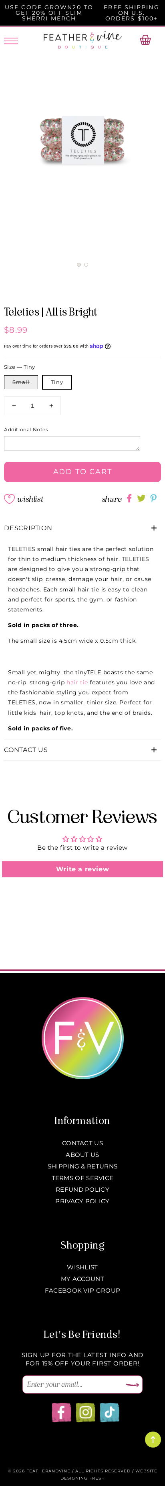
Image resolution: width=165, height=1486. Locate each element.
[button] (79, 265)
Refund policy (82, 1189)
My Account (82, 1279)
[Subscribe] (133, 1385)
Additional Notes (26, 429)
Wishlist (30, 499)
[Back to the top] (153, 1440)
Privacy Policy (82, 1201)
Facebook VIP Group (82, 1290)
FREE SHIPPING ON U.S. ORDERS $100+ (131, 13)
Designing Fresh (82, 1478)
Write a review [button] (82, 869)
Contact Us (82, 1143)
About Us (82, 1154)
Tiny (57, 382)
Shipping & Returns (82, 1166)
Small (21, 382)
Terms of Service (83, 1178)
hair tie (77, 682)
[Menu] (11, 39)
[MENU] (11, 39)
